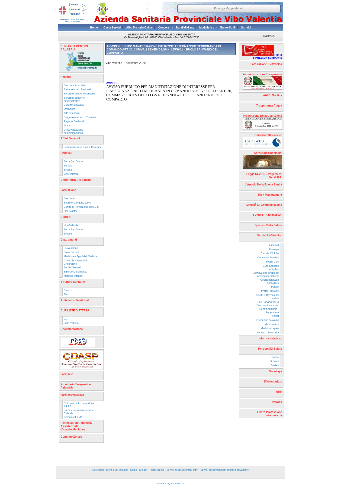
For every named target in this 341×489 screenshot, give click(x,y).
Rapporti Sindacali (74, 121)
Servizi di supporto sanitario (79, 93)
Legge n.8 (273, 245)
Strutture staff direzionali (77, 89)
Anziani (275, 365)
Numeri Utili (227, 27)
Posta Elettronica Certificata (267, 56)
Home (94, 27)
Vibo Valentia (71, 173)
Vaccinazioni (272, 324)
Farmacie (67, 374)
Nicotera (68, 290)
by (168, 483)
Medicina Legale (270, 328)
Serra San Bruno (73, 161)
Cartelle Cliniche (270, 253)
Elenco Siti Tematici (117, 469)
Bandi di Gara (185, 27)
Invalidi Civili (272, 261)
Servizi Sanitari (72, 267)
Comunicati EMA (73, 417)
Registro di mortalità (268, 332)
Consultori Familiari (268, 257)
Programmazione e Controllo (80, 117)
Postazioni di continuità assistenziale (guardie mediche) (76, 426)
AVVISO (111, 83)
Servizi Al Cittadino (269, 235)
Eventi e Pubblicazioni (267, 215)
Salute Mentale (72, 252)
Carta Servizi (112, 27)
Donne (275, 357)
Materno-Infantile (73, 275)
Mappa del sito (235, 8)
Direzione (69, 198)
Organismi (69, 108)
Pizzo (67, 294)
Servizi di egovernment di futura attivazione (224, 469)
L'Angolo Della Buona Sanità (263, 184)
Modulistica (206, 27)
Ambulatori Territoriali (75, 300)
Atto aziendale (72, 113)
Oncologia (275, 371)
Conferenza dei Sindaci (76, 180)
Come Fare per (138, 469)
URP (279, 391)
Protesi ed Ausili (270, 290)
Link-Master (70, 211)
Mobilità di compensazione (264, 205)
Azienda (66, 76)
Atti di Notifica (272, 95)
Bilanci (67, 125)
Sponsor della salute (268, 225)
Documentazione (72, 329)
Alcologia (274, 249)
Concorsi (164, 27)
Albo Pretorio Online (139, 27)
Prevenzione (71, 248)
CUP (66, 318)
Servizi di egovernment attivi (182, 469)
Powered (162, 483)
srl (183, 483)
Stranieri (274, 361)
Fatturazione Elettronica (266, 64)
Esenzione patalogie (267, 320)
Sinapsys (176, 483)
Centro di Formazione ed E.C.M (81, 206)
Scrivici (246, 27)
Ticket (275, 315)
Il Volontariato (273, 381)
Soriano (68, 165)
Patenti (275, 286)
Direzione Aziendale (75, 85)
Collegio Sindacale (74, 104)
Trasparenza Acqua (269, 105)
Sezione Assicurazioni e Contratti (82, 147)
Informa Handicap (270, 338)
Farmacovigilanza (72, 394)
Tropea (68, 169)
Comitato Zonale (71, 436)
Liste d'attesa (71, 323)
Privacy (218, 8)
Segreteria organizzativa (77, 202)
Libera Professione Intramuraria (269, 414)
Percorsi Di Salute (270, 348)
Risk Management (270, 194)
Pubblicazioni (157, 469)
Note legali (98, 469)
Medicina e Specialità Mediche (80, 256)
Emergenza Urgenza (75, 271)
